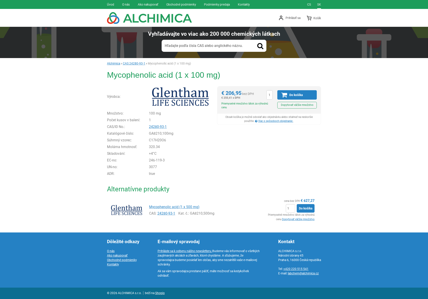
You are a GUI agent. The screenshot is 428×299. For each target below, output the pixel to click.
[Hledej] (260, 46)
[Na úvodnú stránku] (149, 18)
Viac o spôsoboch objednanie (275, 121)
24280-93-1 (158, 127)
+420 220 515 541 (296, 269)
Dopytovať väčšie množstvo (297, 105)
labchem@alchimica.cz (303, 273)
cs (309, 4)
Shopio (160, 293)
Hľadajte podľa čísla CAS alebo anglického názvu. (204, 46)
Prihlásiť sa (293, 18)
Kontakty (113, 264)
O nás (111, 251)
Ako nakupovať (117, 255)
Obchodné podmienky (122, 260)
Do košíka (305, 208)
